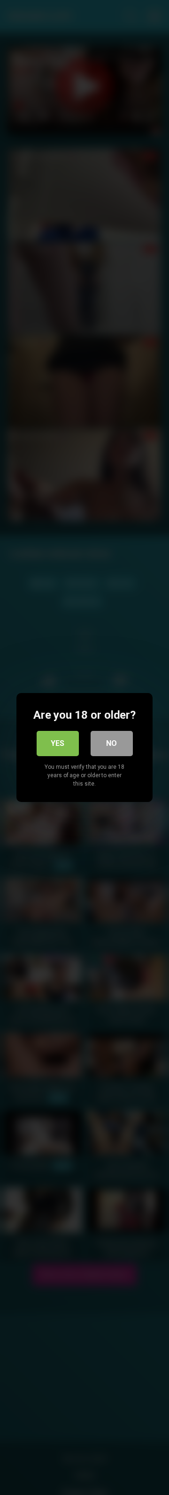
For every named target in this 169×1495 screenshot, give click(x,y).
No (111, 743)
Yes (57, 743)
